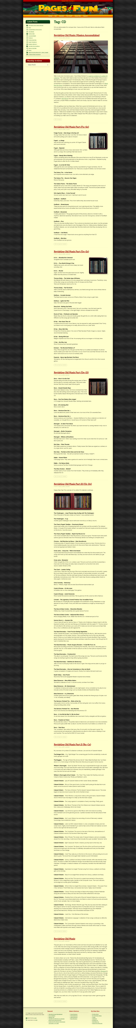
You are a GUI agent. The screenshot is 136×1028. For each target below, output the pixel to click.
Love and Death (32, 35)
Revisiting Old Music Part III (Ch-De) (73, 484)
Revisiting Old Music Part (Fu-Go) (71, 127)
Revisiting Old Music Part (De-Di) (71, 372)
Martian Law (51, 1017)
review (64, 244)
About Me (78, 16)
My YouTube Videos (97, 1015)
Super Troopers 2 (32, 42)
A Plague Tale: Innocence (34, 54)
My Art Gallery (52, 1015)
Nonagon (103, 971)
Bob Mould (65, 98)
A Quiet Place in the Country (35, 29)
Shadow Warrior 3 (32, 44)
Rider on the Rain (32, 48)
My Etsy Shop (95, 1014)
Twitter (93, 1017)
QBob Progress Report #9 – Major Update (38, 52)
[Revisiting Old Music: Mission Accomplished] (81, 57)
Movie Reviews (74, 1015)
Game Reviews (73, 1017)
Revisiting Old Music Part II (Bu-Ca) (72, 744)
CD (55, 119)
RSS (36, 1020)
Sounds (61, 16)
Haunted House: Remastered (55, 1014)
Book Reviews (73, 1018)
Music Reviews (73, 1014)
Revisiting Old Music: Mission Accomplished (76, 35)
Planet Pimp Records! (97, 1023)
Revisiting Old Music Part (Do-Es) (71, 251)
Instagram (94, 1018)
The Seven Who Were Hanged (35, 25)
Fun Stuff (69, 16)
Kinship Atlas (31, 33)
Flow (29, 27)
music (59, 119)
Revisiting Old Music (64, 939)
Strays (29, 50)
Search (85, 16)
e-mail (35, 1018)
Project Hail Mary (32, 40)
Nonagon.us (95, 1020)
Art (56, 16)
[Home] (68, 8)
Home (50, 16)
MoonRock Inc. (95, 1021)
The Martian (31, 31)
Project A (30, 37)
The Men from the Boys (34, 46)
